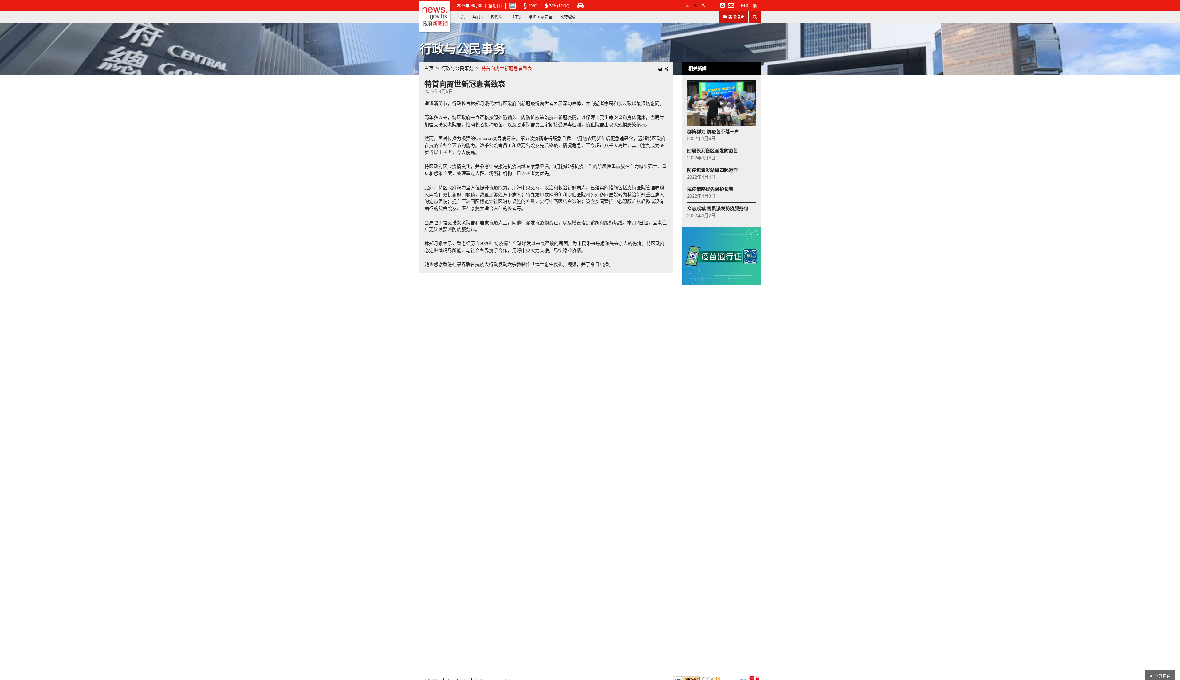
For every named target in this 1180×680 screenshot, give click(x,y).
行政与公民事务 (457, 68)
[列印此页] (660, 69)
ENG (745, 5)
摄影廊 (497, 16)
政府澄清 (568, 16)
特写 (517, 16)
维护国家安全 (541, 16)
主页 (461, 16)
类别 (476, 16)
